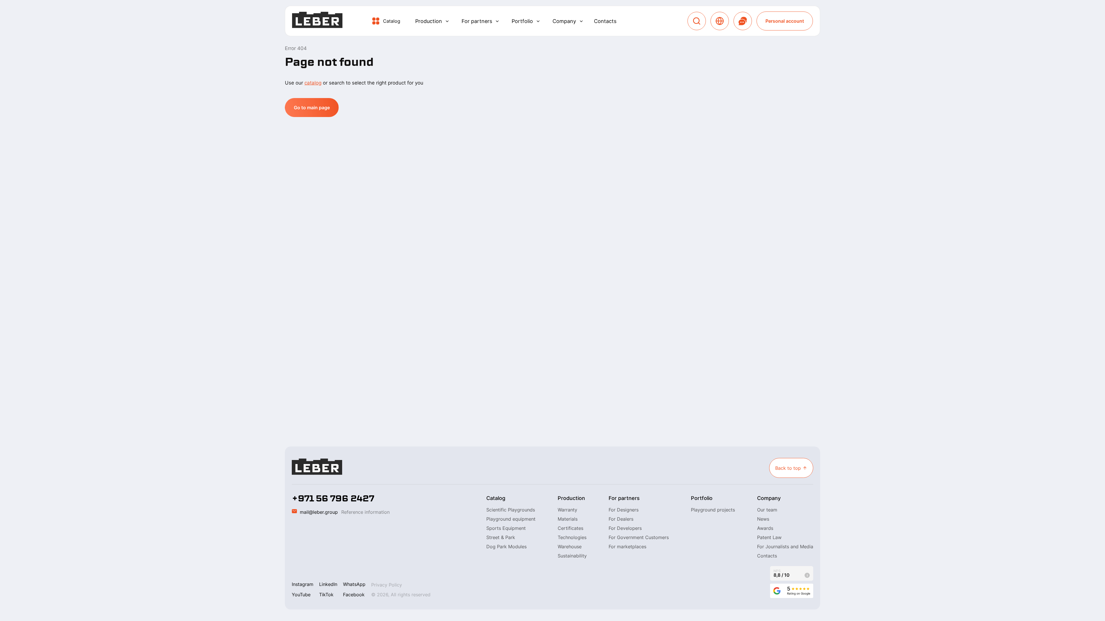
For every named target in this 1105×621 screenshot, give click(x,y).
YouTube (301, 594)
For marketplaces (627, 546)
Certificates (570, 528)
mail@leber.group (319, 512)
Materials (568, 519)
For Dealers (621, 519)
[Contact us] (743, 21)
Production (428, 21)
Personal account (784, 21)
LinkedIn (328, 584)
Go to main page (312, 107)
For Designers (624, 510)
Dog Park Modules (506, 546)
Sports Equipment (506, 528)
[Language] (719, 21)
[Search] (696, 21)
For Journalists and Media (785, 546)
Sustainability (572, 556)
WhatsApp (354, 584)
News (763, 519)
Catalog (391, 21)
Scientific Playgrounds (510, 510)
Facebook (354, 594)
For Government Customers (639, 537)
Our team (767, 510)
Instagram (302, 584)
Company (564, 21)
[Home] (317, 21)
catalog (312, 83)
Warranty (567, 510)
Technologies (572, 537)
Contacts (605, 21)
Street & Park (500, 537)
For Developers (625, 528)
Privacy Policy (386, 585)
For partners (477, 21)
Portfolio (522, 21)
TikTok (326, 594)
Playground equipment (511, 519)
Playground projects (713, 510)
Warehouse (570, 546)
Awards (765, 528)
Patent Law (769, 537)
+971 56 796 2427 (333, 498)
